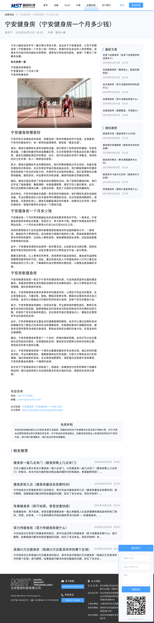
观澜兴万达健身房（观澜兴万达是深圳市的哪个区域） (52, 549)
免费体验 (136, 5)
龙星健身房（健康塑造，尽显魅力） (121, 110)
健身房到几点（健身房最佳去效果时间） (42, 484)
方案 (78, 5)
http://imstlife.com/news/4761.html (42, 410)
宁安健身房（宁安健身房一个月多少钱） (42, 407)
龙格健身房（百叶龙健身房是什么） (121, 99)
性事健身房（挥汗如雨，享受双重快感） (42, 506)
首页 (45, 5)
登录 (122, 5)
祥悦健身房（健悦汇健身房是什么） (121, 189)
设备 (56, 5)
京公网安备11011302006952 (47, 600)
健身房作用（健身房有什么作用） (120, 133)
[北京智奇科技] (23, 5)
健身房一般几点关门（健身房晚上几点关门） (45, 462)
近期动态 (91, 5)
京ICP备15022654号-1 (20, 600)
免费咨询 (136, 589)
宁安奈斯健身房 (20, 74)
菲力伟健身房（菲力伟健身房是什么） (41, 527)
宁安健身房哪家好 (21, 67)
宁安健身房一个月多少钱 (25, 71)
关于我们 (106, 5)
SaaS (67, 5)
